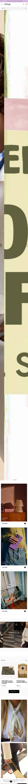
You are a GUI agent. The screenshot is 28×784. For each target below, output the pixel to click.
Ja (10, 781)
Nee (14, 781)
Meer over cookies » (20, 781)
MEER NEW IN (13, 691)
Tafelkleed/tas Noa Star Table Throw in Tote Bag (7, 682)
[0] (26, 4)
